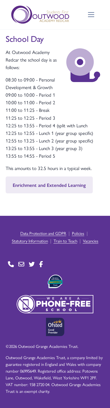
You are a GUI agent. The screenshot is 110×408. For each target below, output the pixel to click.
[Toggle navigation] (91, 14)
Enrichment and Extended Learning (49, 185)
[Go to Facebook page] (41, 264)
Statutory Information (30, 241)
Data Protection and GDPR (43, 233)
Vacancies (90, 241)
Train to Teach (65, 241)
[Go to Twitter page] (32, 264)
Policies (78, 233)
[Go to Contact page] (11, 264)
